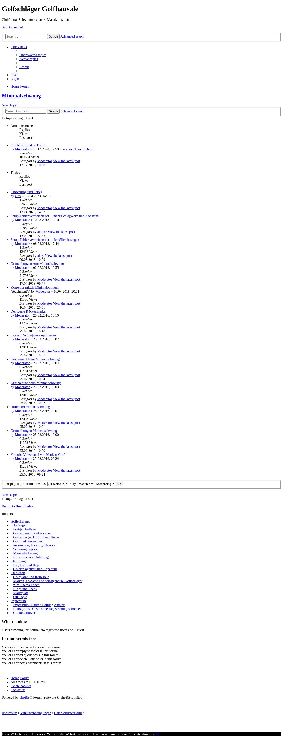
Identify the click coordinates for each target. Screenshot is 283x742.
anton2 (42, 232)
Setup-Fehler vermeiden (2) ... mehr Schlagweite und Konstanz (55, 216)
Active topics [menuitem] (28, 59)
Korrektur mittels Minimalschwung (35, 287)
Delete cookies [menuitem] (21, 686)
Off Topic (20, 597)
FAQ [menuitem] (14, 75)
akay (40, 256)
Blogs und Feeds (25, 589)
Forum (24, 678)
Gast (18, 196)
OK (157, 734)
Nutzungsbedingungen (35, 713)
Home (15, 678)
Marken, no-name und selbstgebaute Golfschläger (47, 581)
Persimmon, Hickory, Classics (34, 545)
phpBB (24, 697)
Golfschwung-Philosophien (32, 533)
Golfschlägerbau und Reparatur (35, 569)
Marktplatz (20, 593)
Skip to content (12, 27)
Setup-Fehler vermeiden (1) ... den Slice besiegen (45, 240)
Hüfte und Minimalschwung (30, 407)
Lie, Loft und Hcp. (26, 565)
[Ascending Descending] (105, 484)
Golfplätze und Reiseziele (31, 577)
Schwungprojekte (25, 549)
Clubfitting (18, 561)
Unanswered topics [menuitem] (32, 55)
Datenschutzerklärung (69, 713)
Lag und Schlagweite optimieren (33, 335)
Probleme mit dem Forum (28, 145)
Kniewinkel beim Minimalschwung (35, 359)
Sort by (71, 484)
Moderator (22, 149)
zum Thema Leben (79, 149)
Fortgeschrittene (24, 529)
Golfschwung (20, 521)
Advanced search (72, 36)
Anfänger (20, 525)
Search (53, 36)
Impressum (18, 601)
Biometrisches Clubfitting (31, 557)
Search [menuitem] (24, 67)
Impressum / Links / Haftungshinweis (39, 605)
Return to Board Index (17, 506)
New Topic (9, 105)
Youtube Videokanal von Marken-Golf (38, 454)
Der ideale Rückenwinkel (28, 311)
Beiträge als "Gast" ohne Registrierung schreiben (47, 609)
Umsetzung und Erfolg (26, 192)
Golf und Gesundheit (28, 541)
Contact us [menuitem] (18, 690)
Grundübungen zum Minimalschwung (37, 263)
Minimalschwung (21, 96)
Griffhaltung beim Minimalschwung (36, 383)
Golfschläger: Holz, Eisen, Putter (36, 537)
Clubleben (18, 573)
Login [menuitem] (15, 79)
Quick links (19, 47)
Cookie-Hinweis (24, 613)
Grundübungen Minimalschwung (34, 431)
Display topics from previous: (26, 484)
